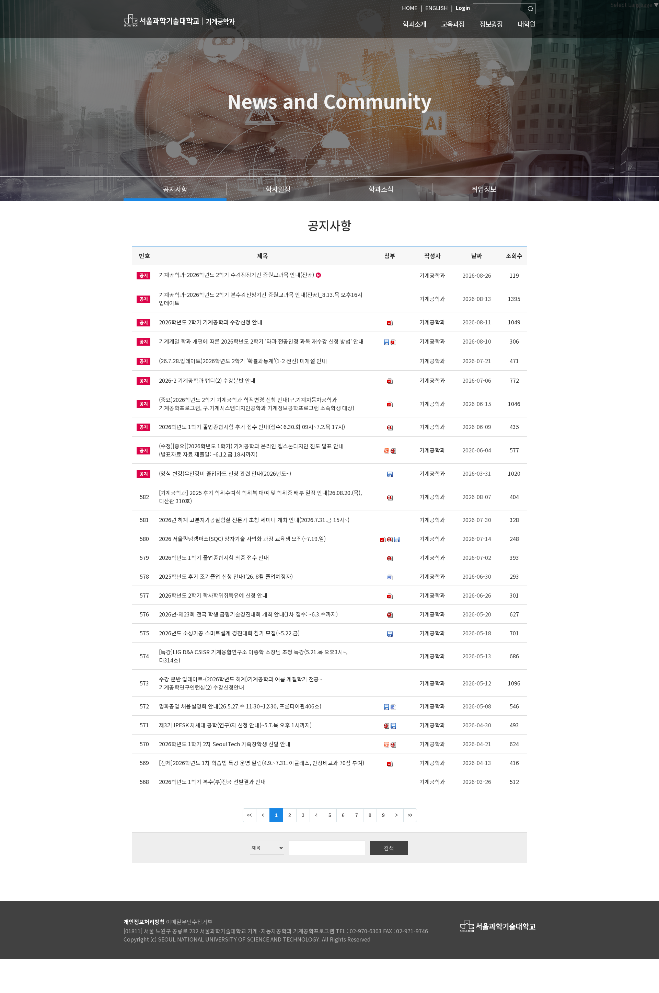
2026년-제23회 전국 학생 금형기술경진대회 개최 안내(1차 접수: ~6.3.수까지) (248, 614)
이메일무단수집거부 (189, 921)
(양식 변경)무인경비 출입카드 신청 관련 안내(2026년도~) (225, 473)
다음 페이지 (397, 815)
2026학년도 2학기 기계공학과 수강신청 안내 (210, 322)
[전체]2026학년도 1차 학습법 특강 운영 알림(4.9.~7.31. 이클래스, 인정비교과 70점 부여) (261, 763)
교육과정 (452, 24)
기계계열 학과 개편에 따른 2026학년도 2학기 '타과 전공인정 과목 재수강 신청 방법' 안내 (261, 341)
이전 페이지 (263, 815)
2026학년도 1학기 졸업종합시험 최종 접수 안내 (214, 557)
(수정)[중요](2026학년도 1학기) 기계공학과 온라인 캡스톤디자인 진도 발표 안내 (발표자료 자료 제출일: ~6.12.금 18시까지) (251, 450)
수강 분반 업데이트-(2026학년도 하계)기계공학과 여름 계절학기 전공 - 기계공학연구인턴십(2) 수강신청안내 (240, 683)
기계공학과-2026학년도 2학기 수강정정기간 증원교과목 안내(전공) (236, 274)
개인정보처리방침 (144, 921)
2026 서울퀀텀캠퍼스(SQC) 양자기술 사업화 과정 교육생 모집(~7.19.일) (242, 538)
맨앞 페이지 (249, 815)
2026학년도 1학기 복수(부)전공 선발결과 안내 (212, 781)
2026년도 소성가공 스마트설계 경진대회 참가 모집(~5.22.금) (229, 633)
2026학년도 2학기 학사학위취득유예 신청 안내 (213, 595)
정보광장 (491, 24)
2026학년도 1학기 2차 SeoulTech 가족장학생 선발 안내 (224, 744)
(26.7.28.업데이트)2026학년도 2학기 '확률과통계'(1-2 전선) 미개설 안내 (243, 361)
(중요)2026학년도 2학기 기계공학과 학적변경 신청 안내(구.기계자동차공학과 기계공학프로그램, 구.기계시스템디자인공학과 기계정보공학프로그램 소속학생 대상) (256, 403)
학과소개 (414, 24)
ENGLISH (436, 7)
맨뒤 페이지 (410, 815)
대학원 (526, 24)
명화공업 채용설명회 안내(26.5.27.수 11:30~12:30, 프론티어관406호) (240, 706)
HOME (409, 7)
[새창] (161, 20)
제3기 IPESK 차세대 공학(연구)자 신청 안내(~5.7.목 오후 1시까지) (235, 725)
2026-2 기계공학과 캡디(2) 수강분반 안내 (207, 380)
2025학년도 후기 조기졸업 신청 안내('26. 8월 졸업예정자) (226, 576)
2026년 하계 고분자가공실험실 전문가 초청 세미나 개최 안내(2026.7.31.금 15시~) (254, 520)
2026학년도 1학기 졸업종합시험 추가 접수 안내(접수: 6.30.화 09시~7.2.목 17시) (252, 427)
